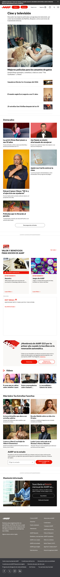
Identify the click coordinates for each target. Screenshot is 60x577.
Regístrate (33, 7)
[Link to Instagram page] (15, 571)
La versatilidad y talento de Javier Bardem (45, 387)
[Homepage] (6, 7)
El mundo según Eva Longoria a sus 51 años (23, 94)
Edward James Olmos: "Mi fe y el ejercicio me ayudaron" (16, 192)
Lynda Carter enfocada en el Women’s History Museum (41, 442)
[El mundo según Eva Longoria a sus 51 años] (48, 94)
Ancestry (8, 278)
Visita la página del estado (44, 462)
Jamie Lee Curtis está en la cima (42, 169)
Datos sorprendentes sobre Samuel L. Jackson (29, 387)
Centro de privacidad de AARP (10, 561)
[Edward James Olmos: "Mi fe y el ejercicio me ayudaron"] (16, 169)
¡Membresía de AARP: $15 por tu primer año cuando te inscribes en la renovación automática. (38, 346)
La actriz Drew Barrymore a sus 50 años (15, 141)
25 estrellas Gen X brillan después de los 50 (23, 106)
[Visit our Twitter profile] (9, 571)
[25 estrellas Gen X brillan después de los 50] (48, 106)
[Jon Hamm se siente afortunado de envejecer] (44, 130)
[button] (58, 7)
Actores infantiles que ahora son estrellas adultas (15, 417)
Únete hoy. (43, 356)
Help (50, 7)
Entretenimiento (10, 275)
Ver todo (53, 250)
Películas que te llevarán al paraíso (14, 215)
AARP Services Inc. (49, 529)
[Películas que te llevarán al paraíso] (16, 206)
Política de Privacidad (43, 500)
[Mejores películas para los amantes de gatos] (30, 46)
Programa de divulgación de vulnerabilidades (14, 567)
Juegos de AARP (38, 278)
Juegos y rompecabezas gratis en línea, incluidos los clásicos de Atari (43, 281)
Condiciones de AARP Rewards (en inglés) (13, 564)
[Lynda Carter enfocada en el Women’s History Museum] (44, 431)
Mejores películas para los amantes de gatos (30, 69)
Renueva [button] (24, 7)
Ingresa (42, 7)
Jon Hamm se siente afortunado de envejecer (41, 141)
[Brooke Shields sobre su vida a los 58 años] (44, 406)
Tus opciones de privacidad (45, 567)
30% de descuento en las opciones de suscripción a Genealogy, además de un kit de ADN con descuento (16, 281)
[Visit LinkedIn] (20, 571)
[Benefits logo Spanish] (7, 248)
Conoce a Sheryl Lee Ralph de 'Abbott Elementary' (14, 442)
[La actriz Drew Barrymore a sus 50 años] (16, 130)
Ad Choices (32, 567)
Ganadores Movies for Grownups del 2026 (23, 82)
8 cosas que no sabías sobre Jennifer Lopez (11, 386)
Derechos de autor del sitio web (36, 564)
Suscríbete (43, 495)
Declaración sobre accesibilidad (46, 561)
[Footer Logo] (11, 518)
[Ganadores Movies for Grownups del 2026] (48, 82)
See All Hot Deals (10, 306)
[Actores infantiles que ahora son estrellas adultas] (16, 406)
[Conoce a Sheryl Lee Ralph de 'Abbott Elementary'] (16, 431)
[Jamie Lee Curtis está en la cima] (44, 158)
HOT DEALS (9, 300)
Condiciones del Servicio (28, 561)
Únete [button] (15, 7)
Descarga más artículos (30, 225)
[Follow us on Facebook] (4, 571)
